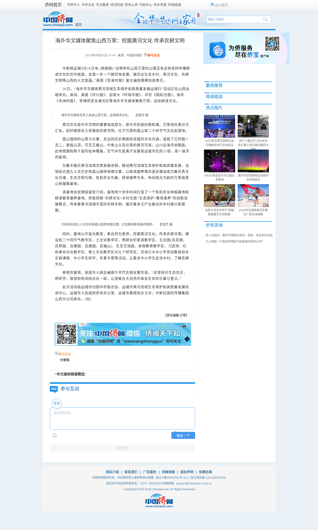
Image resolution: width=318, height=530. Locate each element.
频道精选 (214, 96)
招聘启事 (205, 472)
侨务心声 (131, 5)
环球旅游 (174, 5)
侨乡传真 (160, 5)
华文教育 (102, 5)
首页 (78, 25)
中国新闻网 (134, 55)
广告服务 (149, 472)
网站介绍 (112, 472)
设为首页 (221, 5)
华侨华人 (73, 5)
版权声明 (186, 472)
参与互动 (154, 55)
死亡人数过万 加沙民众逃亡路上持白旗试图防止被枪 (253, 145)
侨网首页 (53, 5)
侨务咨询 (214, 225)
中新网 (68, 68)
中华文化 (88, 5)
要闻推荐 (214, 85)
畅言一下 (183, 435)
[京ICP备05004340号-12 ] (172, 477)
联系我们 (131, 472)
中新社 (161, 293)
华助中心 (145, 5)
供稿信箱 (168, 472)
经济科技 (116, 5)
